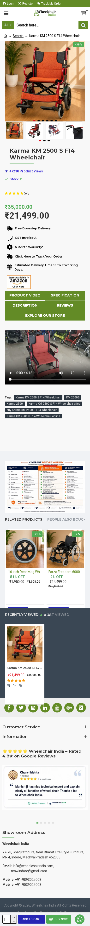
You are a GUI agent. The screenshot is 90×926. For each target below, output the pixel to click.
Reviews (65, 305)
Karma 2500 (15, 403)
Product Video (25, 295)
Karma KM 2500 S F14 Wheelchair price (54, 403)
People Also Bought (68, 519)
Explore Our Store (45, 315)
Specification (65, 295)
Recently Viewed (21, 615)
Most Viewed (56, 615)
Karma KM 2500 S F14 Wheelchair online (33, 416)
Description (24, 305)
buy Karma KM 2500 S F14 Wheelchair (32, 410)
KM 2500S (72, 397)
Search (18, 36)
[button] (34, 120)
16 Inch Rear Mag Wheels (26, 572)
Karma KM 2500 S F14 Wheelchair (38, 397)
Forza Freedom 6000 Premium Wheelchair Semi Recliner (66, 572)
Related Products (23, 519)
